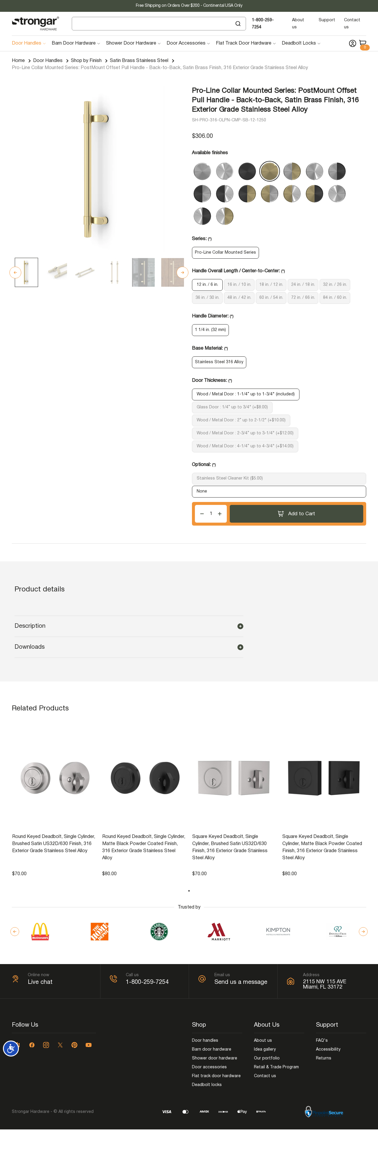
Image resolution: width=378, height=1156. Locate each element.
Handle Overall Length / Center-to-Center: (238, 271)
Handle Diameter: (213, 316)
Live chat (40, 982)
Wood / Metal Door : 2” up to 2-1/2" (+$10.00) (241, 420)
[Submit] (239, 23)
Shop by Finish (86, 61)
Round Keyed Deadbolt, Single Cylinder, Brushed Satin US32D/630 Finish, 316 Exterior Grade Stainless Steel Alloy (53, 844)
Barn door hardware (211, 1049)
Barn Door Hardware (74, 43)
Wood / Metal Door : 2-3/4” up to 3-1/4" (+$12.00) (245, 433)
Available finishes (210, 153)
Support (327, 20)
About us (263, 1041)
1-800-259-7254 (147, 982)
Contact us (265, 1076)
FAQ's (322, 1041)
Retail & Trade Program (276, 1067)
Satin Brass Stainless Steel (139, 61)
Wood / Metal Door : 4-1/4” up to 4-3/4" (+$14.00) (245, 446)
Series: (202, 239)
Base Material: (210, 348)
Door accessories (209, 1067)
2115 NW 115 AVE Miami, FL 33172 (324, 984)
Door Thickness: (212, 381)
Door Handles (26, 43)
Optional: (204, 465)
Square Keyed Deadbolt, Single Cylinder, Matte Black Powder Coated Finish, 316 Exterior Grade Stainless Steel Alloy (322, 847)
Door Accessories (186, 43)
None (202, 491)
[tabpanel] (54, 799)
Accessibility (328, 1049)
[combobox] (159, 23)
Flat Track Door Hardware (243, 43)
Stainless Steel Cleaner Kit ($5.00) (230, 478)
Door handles (205, 1041)
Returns (323, 1058)
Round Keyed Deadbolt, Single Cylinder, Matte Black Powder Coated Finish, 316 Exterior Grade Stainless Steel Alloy (143, 847)
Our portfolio (267, 1058)
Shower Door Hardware (131, 43)
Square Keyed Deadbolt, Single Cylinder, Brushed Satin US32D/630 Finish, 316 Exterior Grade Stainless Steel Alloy (230, 847)
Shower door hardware (214, 1058)
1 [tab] (189, 891)
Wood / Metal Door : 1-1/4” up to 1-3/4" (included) (246, 394)
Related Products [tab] (40, 708)
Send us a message (240, 982)
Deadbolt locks (207, 1085)
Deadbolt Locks (299, 43)
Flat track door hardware (216, 1076)
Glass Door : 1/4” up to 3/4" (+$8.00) (232, 407)
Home (18, 61)
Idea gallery (265, 1049)
